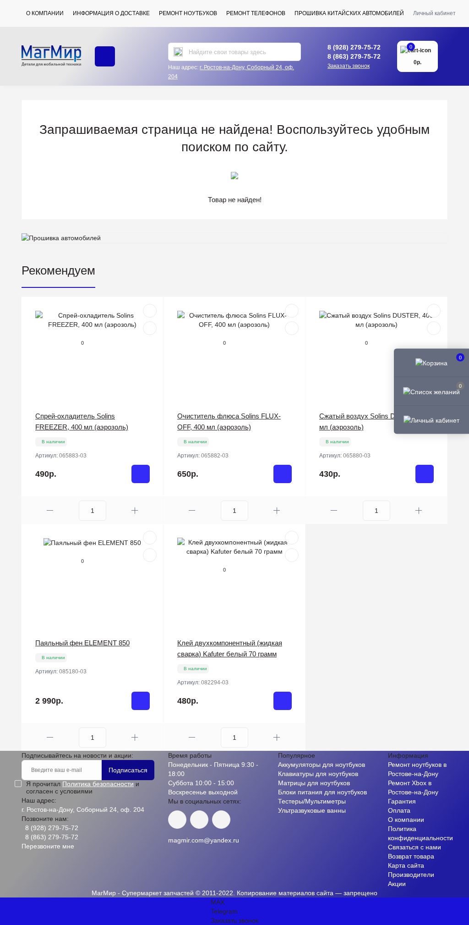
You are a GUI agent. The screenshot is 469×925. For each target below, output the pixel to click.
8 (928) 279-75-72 (354, 47)
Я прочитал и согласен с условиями (82, 787)
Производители (411, 874)
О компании (45, 13)
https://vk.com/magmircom (177, 819)
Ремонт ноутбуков (188, 13)
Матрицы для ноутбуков (314, 783)
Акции (397, 883)
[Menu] (105, 56)
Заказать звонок (348, 66)
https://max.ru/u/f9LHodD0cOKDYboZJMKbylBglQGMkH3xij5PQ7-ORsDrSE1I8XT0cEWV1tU (221, 819)
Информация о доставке (111, 13)
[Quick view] (150, 311)
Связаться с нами (414, 847)
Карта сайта (406, 865)
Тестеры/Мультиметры (312, 801)
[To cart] (140, 474)
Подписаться (128, 770)
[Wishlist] (150, 328)
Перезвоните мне (48, 846)
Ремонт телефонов (255, 13)
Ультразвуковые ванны (312, 810)
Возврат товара (411, 856)
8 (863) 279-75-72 (354, 56)
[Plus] (135, 510)
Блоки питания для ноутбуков (322, 792)
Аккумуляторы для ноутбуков (321, 764)
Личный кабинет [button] (434, 13)
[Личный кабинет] (431, 419)
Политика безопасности (98, 783)
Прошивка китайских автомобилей (349, 13)
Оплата (399, 810)
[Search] (178, 52)
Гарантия (402, 801)
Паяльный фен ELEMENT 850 (82, 643)
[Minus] (50, 510)
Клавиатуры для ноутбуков (318, 773)
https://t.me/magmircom (199, 819)
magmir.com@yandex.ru (203, 840)
